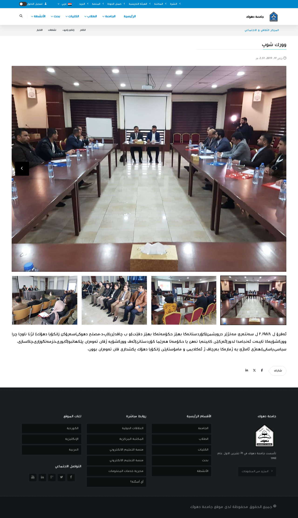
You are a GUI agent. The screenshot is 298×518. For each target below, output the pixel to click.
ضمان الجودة (114, 4)
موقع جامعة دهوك (206, 507)
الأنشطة (39, 16)
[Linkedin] (246, 371)
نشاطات (52, 30)
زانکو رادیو (69, 30)
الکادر (82, 30)
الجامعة (110, 16)
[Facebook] (262, 371)
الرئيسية (130, 16)
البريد (82, 4)
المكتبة (159, 4)
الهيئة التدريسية (138, 4)
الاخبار (39, 30)
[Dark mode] (23, 4)
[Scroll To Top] (290, 513)
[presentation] (276, 169)
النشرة (174, 4)
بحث (57, 16)
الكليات (73, 16)
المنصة (96, 4)
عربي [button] (64, 4)
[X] (254, 371)
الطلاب (92, 16)
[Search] (21, 16)
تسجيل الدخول (35, 4)
